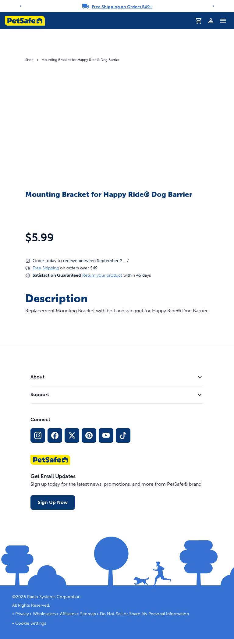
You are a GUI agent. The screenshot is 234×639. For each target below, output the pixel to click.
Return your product (102, 275)
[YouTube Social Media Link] (106, 435)
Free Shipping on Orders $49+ (122, 6)
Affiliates (68, 613)
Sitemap (88, 613)
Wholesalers (44, 613)
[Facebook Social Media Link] (55, 435)
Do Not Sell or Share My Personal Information (144, 613)
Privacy (22, 613)
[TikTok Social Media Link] (123, 435)
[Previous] (21, 6)
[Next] (213, 6)
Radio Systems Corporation (53, 596)
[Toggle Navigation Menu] (223, 21)
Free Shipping (46, 268)
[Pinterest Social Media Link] (89, 435)
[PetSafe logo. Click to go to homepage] (25, 21)
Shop (29, 60)
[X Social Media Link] (72, 435)
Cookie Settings (30, 623)
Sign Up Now (53, 502)
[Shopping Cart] (199, 21)
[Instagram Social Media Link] (37, 435)
